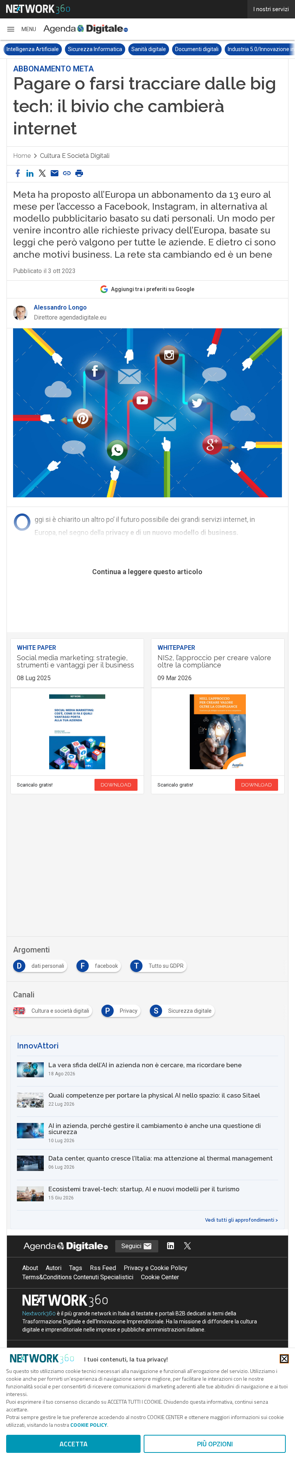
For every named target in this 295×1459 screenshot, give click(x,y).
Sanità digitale (148, 49)
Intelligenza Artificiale (32, 49)
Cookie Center (160, 1277)
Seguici (132, 1246)
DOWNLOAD (116, 785)
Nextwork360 (39, 1313)
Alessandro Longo (60, 308)
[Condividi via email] (54, 174)
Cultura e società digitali (74, 155)
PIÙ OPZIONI (215, 1444)
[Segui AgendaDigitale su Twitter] (187, 1246)
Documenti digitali (196, 49)
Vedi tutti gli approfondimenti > (241, 1220)
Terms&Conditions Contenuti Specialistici (77, 1277)
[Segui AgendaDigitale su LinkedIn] (170, 1246)
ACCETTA (74, 1444)
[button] (21, 29)
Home (22, 155)
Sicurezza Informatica (95, 49)
